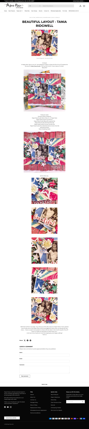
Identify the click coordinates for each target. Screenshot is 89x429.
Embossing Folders (56, 407)
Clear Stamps (34, 10)
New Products (11, 10)
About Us (32, 397)
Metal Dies (27, 10)
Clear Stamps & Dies (56, 402)
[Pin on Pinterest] (30, 340)
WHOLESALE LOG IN (74, 10)
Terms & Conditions (35, 413)
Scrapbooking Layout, (49, 17)
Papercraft (19, 10)
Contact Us (46, 10)
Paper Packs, (39, 17)
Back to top (44, 384)
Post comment (24, 376)
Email (20, 358)
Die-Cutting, (32, 17)
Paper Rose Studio (35, 66)
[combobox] (51, 6)
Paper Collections (55, 397)
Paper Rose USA (10, 424)
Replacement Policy (35, 407)
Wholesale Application (56, 10)
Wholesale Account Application (38, 410)
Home (5, 10)
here (47, 328)
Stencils (40, 10)
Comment (21, 364)
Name (20, 352)
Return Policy (33, 405)
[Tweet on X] (24, 340)
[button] (84, 5)
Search (32, 394)
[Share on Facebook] (27, 340)
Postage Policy (34, 402)
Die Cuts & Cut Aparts (56, 410)
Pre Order (65, 10)
